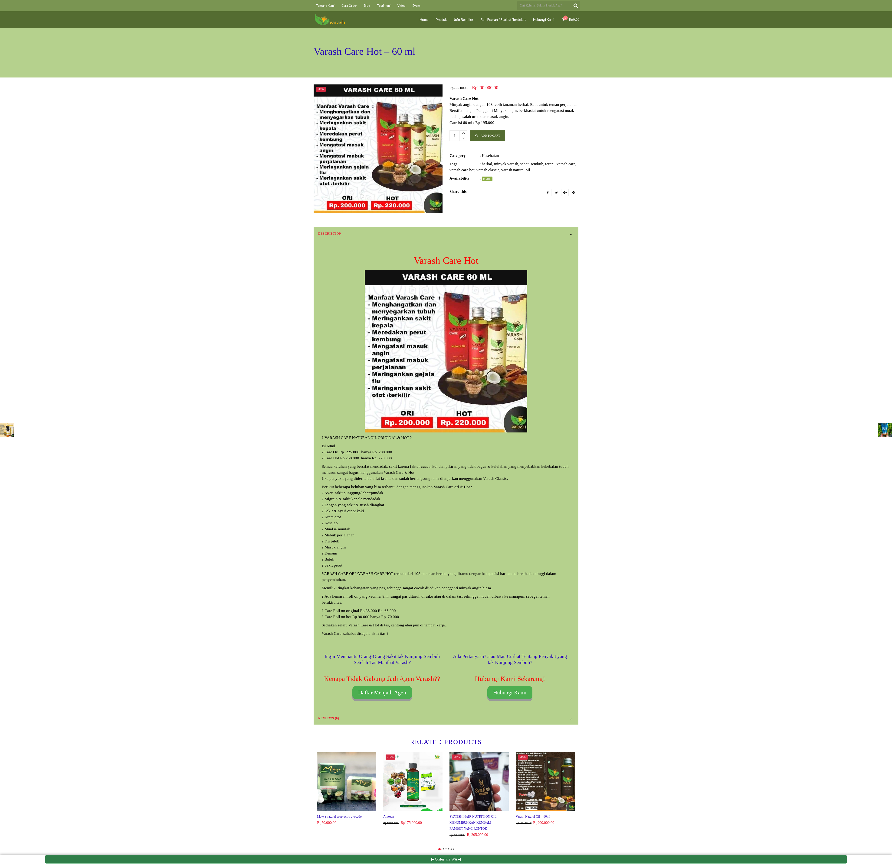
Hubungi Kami (510, 693)
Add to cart (490, 135)
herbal (487, 164)
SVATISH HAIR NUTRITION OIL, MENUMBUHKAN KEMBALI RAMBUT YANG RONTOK (473, 822)
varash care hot (462, 170)
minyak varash (506, 164)
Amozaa (388, 816)
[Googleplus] (565, 192)
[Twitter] (556, 192)
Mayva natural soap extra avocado (339, 816)
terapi (550, 164)
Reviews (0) (328, 718)
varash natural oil (515, 170)
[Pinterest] (573, 192)
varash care (566, 164)
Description (329, 233)
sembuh (537, 164)
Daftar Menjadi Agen (382, 693)
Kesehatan (490, 155)
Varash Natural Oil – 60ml (533, 816)
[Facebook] (547, 192)
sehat (524, 164)
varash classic (487, 170)
